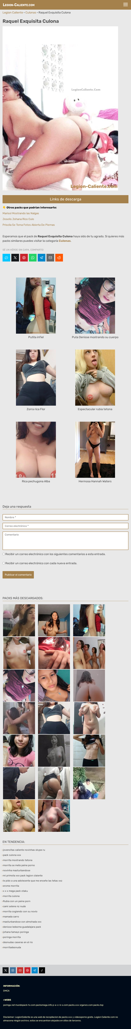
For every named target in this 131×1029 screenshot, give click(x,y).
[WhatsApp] (33, 257)
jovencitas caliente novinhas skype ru (24, 849)
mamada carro (11, 916)
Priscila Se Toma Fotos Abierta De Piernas (29, 224)
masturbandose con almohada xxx (22, 921)
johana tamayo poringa (16, 932)
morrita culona (11, 896)
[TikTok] (42, 970)
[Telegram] (41, 257)
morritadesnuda (12, 947)
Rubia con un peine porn (16, 901)
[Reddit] (59, 257)
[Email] (50, 257)
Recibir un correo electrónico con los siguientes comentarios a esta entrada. (55, 554)
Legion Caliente (13, 12)
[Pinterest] (24, 257)
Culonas (30, 12)
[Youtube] (20, 970)
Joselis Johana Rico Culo (18, 219)
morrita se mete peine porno (19, 865)
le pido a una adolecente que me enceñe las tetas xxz (32, 880)
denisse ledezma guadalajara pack (22, 926)
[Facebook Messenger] (6, 257)
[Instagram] (13, 970)
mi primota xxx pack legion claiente (22, 875)
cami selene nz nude (14, 906)
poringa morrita (12, 937)
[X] (15, 257)
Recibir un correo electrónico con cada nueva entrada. (41, 563)
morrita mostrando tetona (17, 860)
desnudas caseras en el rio (18, 942)
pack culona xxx (12, 855)
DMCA (6, 990)
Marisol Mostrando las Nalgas (21, 213)
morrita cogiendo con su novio (20, 911)
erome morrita (11, 885)
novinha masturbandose (16, 870)
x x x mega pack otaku (15, 891)
